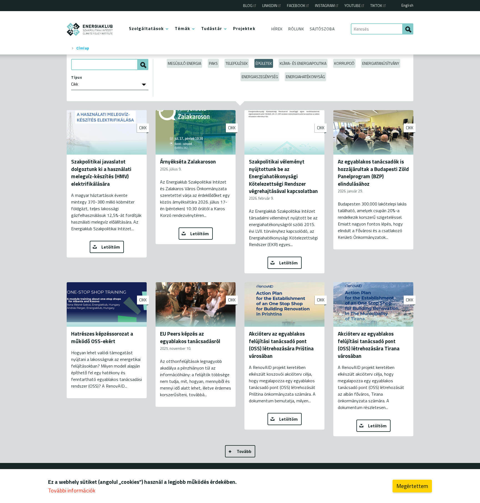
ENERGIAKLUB (90, 29)
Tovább (244, 451)
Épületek (264, 63)
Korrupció (344, 63)
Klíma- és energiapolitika (303, 63)
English (407, 5)
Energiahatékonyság (305, 77)
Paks (213, 63)
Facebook (296, 5)
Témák (182, 28)
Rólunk (296, 29)
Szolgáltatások (146, 28)
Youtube (352, 5)
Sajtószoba (322, 29)
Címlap (82, 48)
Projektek (244, 28)
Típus (76, 77)
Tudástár (211, 28)
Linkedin (269, 5)
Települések (237, 63)
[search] (407, 28)
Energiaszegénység (260, 77)
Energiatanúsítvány (380, 63)
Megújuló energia (184, 63)
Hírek (277, 29)
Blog (247, 5)
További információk (71, 490)
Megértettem (412, 486)
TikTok (376, 5)
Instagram (325, 5)
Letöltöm (110, 247)
